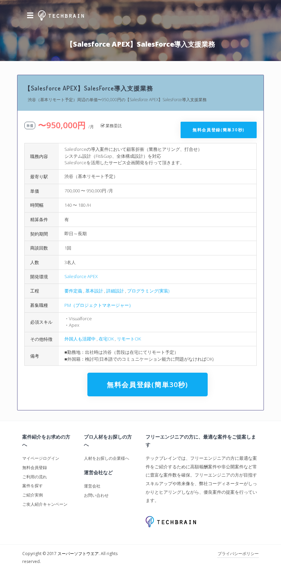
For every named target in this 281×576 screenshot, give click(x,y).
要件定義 (73, 291)
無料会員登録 (34, 467)
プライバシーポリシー (238, 553)
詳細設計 (115, 291)
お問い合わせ (96, 495)
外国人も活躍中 (80, 339)
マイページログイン (40, 458)
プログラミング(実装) (148, 291)
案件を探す (32, 486)
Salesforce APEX (81, 276)
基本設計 (94, 291)
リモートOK (129, 339)
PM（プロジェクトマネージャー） (98, 305)
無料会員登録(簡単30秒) (219, 130)
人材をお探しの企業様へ (106, 458)
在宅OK (106, 339)
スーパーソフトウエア (78, 553)
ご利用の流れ (34, 477)
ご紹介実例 (32, 495)
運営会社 (92, 486)
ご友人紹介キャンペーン (45, 504)
